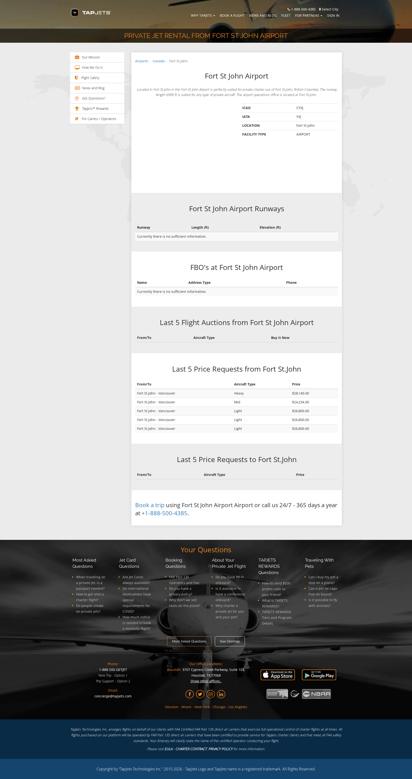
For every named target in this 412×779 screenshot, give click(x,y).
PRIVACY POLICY (220, 749)
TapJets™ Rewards (95, 108)
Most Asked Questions (189, 641)
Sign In (333, 15)
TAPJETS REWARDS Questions (269, 566)
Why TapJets (201, 15)
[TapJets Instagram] (210, 694)
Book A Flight (232, 15)
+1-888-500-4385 (164, 513)
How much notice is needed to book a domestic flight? (137, 623)
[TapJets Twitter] (200, 694)
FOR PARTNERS (307, 15)
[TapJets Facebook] (189, 694)
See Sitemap (230, 641)
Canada (159, 61)
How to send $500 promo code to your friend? (276, 589)
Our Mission (91, 57)
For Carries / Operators (98, 118)
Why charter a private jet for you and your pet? (230, 611)
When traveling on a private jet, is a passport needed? (90, 583)
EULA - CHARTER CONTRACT (186, 749)
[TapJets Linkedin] (221, 694)
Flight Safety (89, 77)
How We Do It (92, 67)
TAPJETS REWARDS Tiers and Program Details (277, 618)
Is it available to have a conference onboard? (230, 594)
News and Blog (263, 15)
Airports (141, 61)
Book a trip (150, 505)
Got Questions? (93, 98)
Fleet (285, 15)
